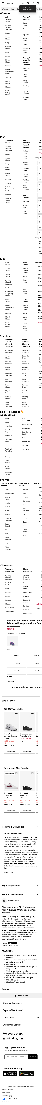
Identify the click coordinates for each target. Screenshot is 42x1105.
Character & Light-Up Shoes (9, 294)
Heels (7, 56)
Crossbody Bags (9, 431)
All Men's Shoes (9, 141)
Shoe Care (26, 442)
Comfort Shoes (8, 47)
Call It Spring (7, 498)
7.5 (40, 168)
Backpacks (9, 422)
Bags (7, 418)
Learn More (8, 872)
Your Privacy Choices (12, 1099)
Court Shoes (25, 75)
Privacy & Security (7, 1089)
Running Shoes (26, 87)
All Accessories (27, 419)
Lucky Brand (7, 525)
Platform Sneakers (8, 374)
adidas (25, 490)
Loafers (8, 66)
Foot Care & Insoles (26, 433)
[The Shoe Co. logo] (11, 3)
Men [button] (12, 9)
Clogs (7, 43)
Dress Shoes (7, 169)
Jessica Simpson (8, 519)
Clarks (7, 503)
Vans (24, 535)
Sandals (8, 77)
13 (40, 222)
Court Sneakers (25, 363)
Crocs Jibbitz (27, 424)
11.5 (40, 211)
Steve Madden (8, 539)
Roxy (7, 534)
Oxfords (8, 183)
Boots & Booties (8, 584)
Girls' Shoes (25, 300)
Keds (25, 505)
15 (40, 233)
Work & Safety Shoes (8, 93)
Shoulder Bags (8, 440)
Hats (24, 438)
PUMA (25, 518)
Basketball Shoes (26, 152)
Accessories (9, 612)
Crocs (7, 511)
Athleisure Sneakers (26, 69)
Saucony (26, 522)
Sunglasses (26, 449)
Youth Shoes (7, 275)
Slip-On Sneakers (26, 93)
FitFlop (7, 514)
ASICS (25, 493)
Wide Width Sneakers (26, 188)
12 (40, 217)
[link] (10, 738)
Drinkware (26, 428)
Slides (25, 44)
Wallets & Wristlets (8, 450)
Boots (7, 33)
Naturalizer (9, 530)
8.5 (40, 179)
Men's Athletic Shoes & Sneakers (26, 143)
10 (40, 195)
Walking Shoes (26, 98)
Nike (25, 514)
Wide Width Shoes (7, 325)
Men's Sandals (26, 196)
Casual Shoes (7, 38)
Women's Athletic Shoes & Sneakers (26, 61)
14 (40, 227)
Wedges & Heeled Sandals (26, 50)
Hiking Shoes (7, 61)
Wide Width (9, 608)
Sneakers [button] (26, 9)
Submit (33, 1057)
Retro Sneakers (8, 380)
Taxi (6, 543)
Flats (7, 52)
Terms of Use (6, 1092)
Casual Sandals (25, 24)
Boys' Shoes (25, 263)
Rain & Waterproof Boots (9, 72)
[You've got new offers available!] (27, 3)
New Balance (26, 510)
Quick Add (11, 752)
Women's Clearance (9, 570)
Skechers (26, 526)
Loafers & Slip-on (26, 601)
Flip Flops (26, 35)
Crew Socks (7, 468)
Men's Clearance (27, 570)
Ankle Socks (7, 462)
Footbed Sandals (25, 39)
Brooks (25, 497)
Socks (7, 457)
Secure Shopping (7, 1096)
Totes (7, 445)
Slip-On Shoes (8, 82)
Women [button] (5, 9)
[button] (16, 714)
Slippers (8, 87)
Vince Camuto (8, 548)
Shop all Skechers (13, 626)
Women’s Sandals (26, 18)
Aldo (7, 490)
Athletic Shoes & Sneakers (8, 27)
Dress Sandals (25, 30)
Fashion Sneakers (26, 81)
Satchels (8, 436)
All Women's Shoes (9, 19)
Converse (26, 501)
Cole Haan (9, 507)
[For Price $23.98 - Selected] (12, 641)
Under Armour (25, 531)
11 (39, 206)
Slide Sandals (25, 212)
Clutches (8, 426)
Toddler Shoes (8, 269)
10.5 (39, 201)
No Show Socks (8, 473)
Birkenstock (9, 493)
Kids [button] (18, 9)
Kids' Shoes (7, 263)
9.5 (40, 190)
